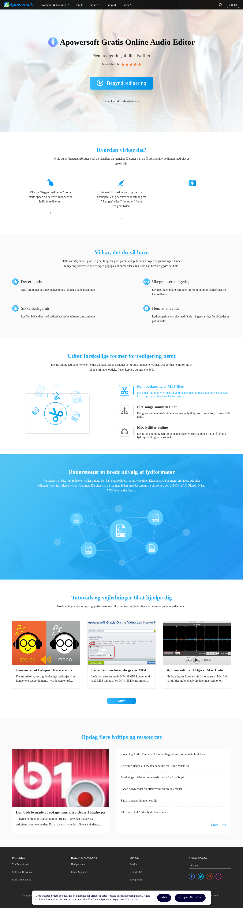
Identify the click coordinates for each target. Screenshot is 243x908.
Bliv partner (136, 879)
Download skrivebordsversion (121, 101)
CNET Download (21, 879)
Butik (79, 4)
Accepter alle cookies (190, 897)
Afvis (164, 897)
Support (111, 4)
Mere (121, 700)
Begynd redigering (126, 83)
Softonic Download (22, 872)
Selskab (134, 864)
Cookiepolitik (132, 899)
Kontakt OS (136, 872)
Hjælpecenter (78, 864)
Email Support (79, 872)
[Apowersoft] (19, 4)
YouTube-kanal (20, 864)
